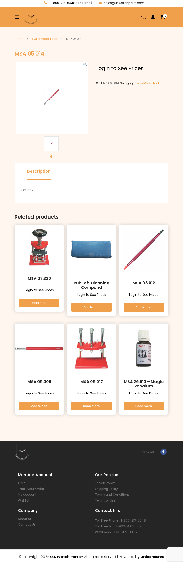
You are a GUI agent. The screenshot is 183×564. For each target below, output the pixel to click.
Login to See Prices (119, 68)
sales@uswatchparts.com (124, 3)
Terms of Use (105, 500)
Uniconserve (152, 556)
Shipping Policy (106, 489)
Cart (21, 483)
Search (143, 17)
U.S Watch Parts (65, 556)
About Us (25, 518)
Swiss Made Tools (45, 39)
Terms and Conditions (112, 494)
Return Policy (105, 483)
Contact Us (26, 524)
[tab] (39, 171)
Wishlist (23, 500)
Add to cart (91, 307)
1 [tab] (51, 156)
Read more (39, 303)
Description (39, 171)
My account (27, 494)
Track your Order (31, 489)
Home (19, 39)
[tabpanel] (51, 143)
